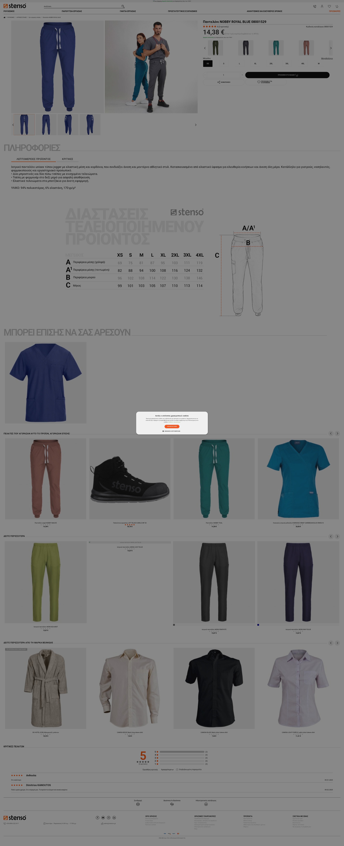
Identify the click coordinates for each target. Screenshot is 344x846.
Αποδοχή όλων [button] (172, 426)
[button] (172, 431)
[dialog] (172, 423)
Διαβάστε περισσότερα (174, 422)
